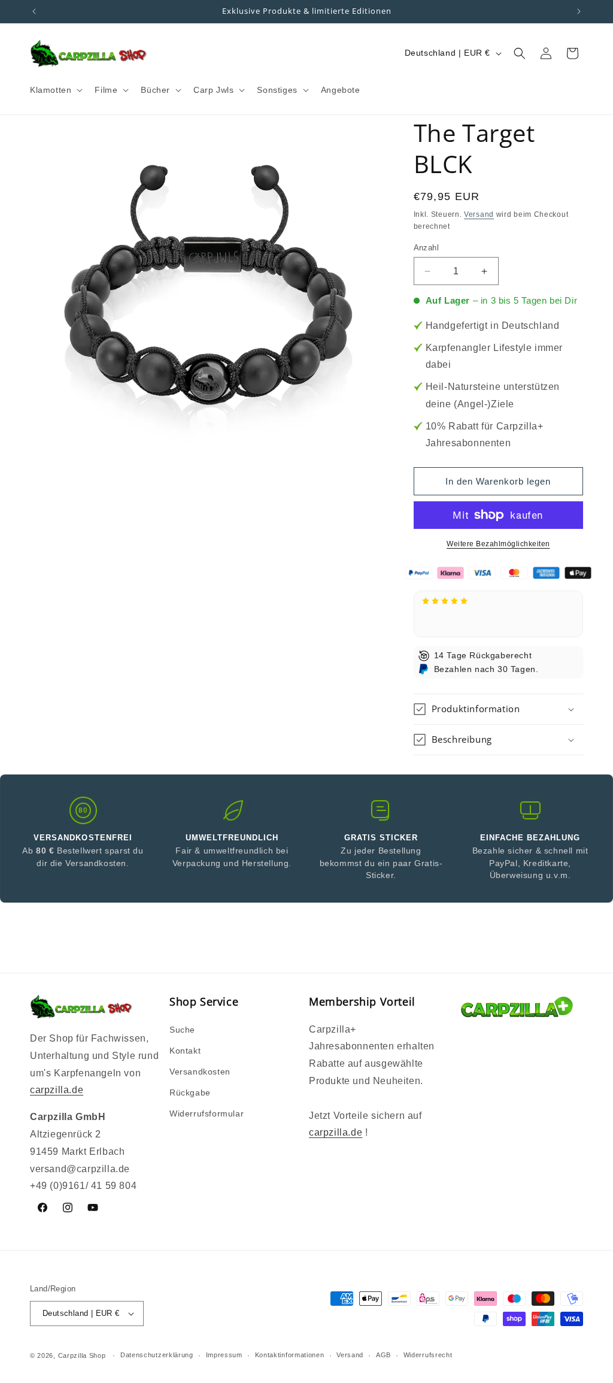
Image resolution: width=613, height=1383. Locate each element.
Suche (182, 1029)
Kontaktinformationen (289, 1354)
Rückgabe (190, 1092)
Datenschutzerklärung (156, 1354)
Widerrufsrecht (428, 1354)
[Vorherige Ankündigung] (34, 11)
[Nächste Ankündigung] (579, 11)
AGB (383, 1354)
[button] (55, 89)
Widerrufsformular (206, 1113)
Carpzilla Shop (82, 1355)
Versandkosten (199, 1071)
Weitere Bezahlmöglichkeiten (498, 544)
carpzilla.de (56, 1090)
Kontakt (185, 1050)
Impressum (224, 1354)
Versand (479, 214)
